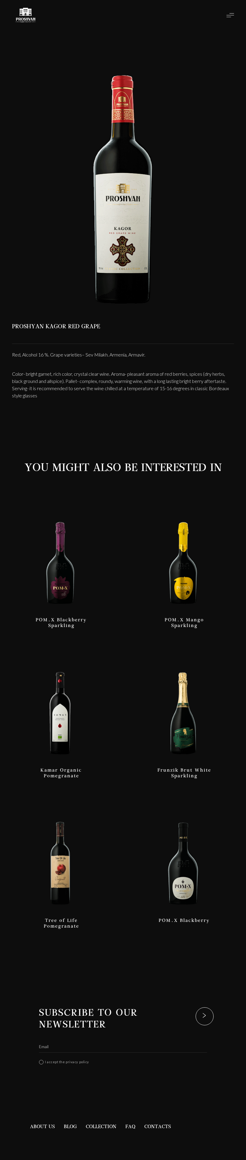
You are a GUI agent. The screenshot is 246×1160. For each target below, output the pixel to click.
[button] (230, 15)
